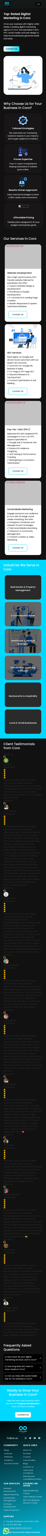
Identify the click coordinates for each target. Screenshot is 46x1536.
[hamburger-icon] (38, 4)
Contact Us (17, 314)
